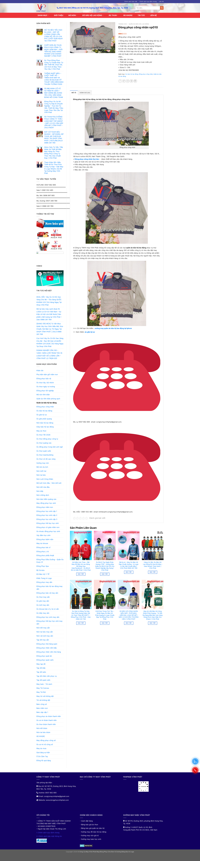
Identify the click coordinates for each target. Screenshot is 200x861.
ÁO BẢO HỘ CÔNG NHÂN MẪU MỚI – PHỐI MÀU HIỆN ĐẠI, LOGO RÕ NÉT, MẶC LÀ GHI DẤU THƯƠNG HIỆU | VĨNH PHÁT (129, 615)
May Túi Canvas (42, 688)
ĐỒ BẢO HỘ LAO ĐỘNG (92, 15)
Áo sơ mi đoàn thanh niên (46, 720)
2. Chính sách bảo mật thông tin (49, 836)
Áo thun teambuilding (44, 455)
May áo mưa (41, 748)
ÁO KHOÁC (128, 15)
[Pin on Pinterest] (131, 81)
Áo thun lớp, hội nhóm (45, 383)
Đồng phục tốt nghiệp (45, 391)
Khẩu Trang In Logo (44, 578)
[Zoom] (73, 50)
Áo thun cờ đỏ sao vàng (45, 459)
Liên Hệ (161, 1)
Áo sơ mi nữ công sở (44, 744)
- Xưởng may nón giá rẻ (89, 835)
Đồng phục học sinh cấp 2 (46, 515)
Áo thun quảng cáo (43, 443)
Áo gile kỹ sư (41, 415)
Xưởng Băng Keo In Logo (125, 852)
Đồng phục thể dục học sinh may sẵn (49, 622)
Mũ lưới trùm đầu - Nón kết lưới (48, 483)
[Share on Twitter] (124, 81)
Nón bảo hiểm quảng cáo (46, 499)
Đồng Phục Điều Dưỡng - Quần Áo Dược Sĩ (50, 560)
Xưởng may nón (42, 463)
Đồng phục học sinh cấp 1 (46, 511)
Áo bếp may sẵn (42, 613)
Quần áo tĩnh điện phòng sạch (48, 399)
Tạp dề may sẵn (42, 640)
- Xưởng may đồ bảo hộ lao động (93, 832)
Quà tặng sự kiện (43, 752)
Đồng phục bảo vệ (43, 378)
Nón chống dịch (42, 495)
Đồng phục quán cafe (44, 660)
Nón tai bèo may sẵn (44, 632)
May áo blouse (42, 543)
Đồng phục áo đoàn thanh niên (48, 716)
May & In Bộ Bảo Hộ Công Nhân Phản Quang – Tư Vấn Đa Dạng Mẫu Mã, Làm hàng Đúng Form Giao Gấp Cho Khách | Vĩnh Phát (152, 615)
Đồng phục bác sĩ (43, 547)
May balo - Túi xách (44, 684)
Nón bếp (39, 491)
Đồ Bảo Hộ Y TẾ (42, 574)
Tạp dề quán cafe (43, 680)
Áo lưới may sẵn (42, 605)
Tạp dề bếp (40, 668)
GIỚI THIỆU (58, 15)
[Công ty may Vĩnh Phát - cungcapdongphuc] (45, 8)
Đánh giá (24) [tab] (85, 92)
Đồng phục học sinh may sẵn (47, 617)
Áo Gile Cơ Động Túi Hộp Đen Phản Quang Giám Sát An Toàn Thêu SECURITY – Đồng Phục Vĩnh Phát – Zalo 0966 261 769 (81, 615)
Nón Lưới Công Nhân (44, 479)
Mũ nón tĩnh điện (43, 395)
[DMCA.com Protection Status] (86, 845)
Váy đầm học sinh (43, 535)
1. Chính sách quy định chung (47, 833)
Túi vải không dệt (43, 700)
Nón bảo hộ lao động (44, 423)
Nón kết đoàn (41, 728)
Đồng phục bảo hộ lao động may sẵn (49, 587)
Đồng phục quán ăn (44, 656)
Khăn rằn (39, 370)
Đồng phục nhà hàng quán (46, 644)
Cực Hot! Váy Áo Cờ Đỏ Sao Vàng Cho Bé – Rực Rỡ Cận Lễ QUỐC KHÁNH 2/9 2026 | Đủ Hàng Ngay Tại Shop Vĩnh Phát (49, 342)
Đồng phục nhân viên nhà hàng (48, 652)
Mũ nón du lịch (42, 467)
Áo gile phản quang (44, 419)
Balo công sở (41, 704)
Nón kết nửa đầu (43, 487)
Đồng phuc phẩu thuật (45, 555)
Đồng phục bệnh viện (44, 539)
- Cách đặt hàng (86, 821)
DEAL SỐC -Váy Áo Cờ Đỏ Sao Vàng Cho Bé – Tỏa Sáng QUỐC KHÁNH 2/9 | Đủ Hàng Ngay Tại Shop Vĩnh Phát (49, 301)
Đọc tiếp (81, 574)
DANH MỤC (42, 15)
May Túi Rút (41, 692)
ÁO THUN (113, 15)
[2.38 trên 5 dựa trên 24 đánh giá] (141, 33)
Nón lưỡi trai (41, 471)
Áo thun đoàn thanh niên (46, 724)
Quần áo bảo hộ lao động (46, 403)
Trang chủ (122, 24)
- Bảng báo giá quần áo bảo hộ (92, 828)
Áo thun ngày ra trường (45, 386)
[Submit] (162, 8)
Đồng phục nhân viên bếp (46, 648)
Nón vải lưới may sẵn (44, 636)
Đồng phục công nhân (45, 407)
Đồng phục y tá (42, 551)
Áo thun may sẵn (43, 597)
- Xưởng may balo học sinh (90, 839)
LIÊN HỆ (153, 15)
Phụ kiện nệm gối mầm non (47, 374)
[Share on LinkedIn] (135, 81)
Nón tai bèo (41, 475)
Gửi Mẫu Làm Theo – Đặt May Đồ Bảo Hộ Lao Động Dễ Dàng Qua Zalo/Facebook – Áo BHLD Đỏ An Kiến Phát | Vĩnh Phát (81, 566)
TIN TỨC (141, 15)
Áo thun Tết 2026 (43, 435)
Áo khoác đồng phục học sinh (48, 531)
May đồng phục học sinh (46, 503)
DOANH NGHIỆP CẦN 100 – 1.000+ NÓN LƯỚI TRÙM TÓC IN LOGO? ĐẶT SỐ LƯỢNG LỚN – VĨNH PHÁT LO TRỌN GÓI (49, 354)
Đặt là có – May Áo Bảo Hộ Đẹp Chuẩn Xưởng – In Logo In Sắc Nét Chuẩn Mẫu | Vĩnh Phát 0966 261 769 (128, 565)
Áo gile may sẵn (42, 601)
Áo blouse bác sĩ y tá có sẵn (47, 609)
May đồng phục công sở (46, 740)
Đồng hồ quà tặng (43, 760)
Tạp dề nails (41, 672)
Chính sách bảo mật (130, 1)
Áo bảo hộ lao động (44, 411)
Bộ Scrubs (40, 570)
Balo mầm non (42, 708)
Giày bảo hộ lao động (45, 427)
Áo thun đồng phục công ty (47, 439)
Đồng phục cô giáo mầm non (47, 527)
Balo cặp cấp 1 (42, 712)
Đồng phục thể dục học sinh (47, 523)
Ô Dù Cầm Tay (42, 756)
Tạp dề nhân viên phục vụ (46, 676)
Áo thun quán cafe (43, 451)
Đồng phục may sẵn (44, 582)
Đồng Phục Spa (42, 566)
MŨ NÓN (72, 15)
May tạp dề (40, 664)
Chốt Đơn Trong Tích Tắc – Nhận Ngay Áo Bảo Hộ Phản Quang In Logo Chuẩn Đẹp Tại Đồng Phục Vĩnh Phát (104, 615)
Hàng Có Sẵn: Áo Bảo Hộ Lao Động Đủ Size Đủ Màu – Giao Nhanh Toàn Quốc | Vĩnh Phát (152, 565)
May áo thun (41, 431)
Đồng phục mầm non (44, 507)
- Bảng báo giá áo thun (89, 824)
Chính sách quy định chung (148, 1)
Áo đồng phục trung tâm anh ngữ (49, 447)
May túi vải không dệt (45, 696)
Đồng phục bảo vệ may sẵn (47, 593)
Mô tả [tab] (74, 92)
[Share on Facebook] (120, 81)
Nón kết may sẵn (43, 628)
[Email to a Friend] (127, 81)
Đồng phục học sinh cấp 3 (46, 519)
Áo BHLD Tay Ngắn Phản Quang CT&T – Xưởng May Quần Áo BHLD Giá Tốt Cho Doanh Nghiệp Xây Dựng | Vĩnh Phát (104, 566)
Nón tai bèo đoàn (43, 732)
